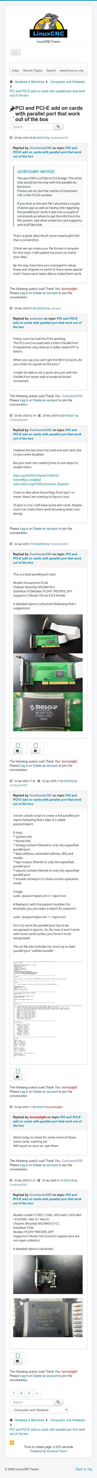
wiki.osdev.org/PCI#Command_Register (41, 484)
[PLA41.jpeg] (48, 633)
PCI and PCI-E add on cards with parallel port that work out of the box (47, 152)
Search (51, 70)
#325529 (41, 544)
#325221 (70, 415)
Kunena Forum (57, 1451)
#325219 (41, 308)
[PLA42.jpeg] (48, 672)
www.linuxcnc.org (71, 70)
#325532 (69, 781)
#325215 (41, 137)
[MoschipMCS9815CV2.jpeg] (48, 711)
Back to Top (84, 1469)
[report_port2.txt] (36, 746)
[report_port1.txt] (18, 746)
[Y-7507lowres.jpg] (48, 1274)
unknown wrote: (36, 171)
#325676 (41, 1107)
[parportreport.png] (48, 1009)
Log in (24, 293)
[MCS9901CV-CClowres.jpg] (48, 1317)
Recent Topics (33, 70)
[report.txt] (18, 1356)
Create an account (45, 293)
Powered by (38, 1451)
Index (15, 70)
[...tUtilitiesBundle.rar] (18, 1072)
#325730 (69, 1180)
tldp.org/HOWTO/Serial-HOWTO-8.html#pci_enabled (36, 477)
